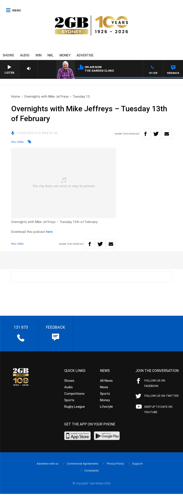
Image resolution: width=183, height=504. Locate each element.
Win (38, 55)
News (104, 387)
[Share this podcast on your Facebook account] (145, 134)
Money (65, 55)
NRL (51, 55)
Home (15, 96)
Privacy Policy (115, 463)
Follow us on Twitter (161, 395)
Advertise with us (47, 463)
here (49, 232)
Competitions (74, 394)
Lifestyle (106, 407)
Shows (8, 55)
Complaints (91, 470)
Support (137, 463)
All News (106, 381)
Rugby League (74, 407)
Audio (24, 55)
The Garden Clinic (99, 70)
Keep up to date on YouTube (158, 409)
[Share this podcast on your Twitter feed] (156, 134)
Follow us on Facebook (154, 383)
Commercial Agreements (82, 463)
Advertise (85, 55)
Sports (69, 400)
